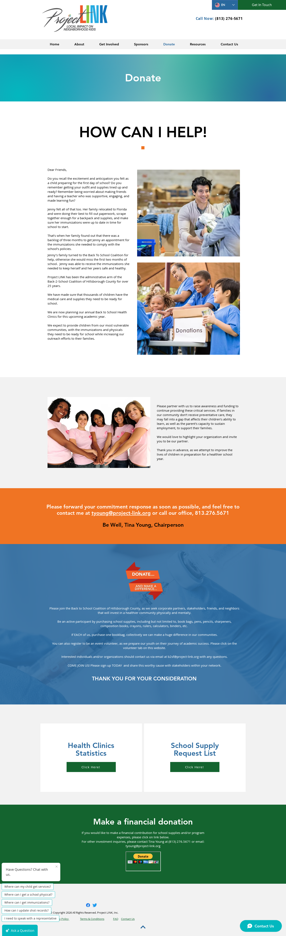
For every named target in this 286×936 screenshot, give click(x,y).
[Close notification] (56, 867)
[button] (79, 44)
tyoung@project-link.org (121, 513)
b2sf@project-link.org (183, 656)
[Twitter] (94, 905)
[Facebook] (88, 905)
